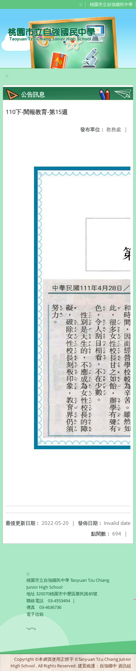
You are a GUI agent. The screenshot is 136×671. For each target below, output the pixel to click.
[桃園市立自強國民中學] (48, 34)
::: (80, 4)
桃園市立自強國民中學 (111, 4)
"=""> (31, 629)
